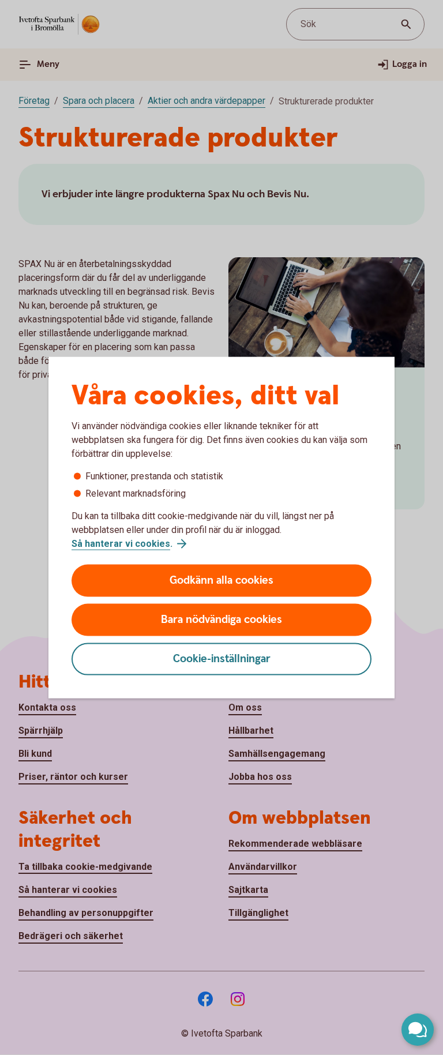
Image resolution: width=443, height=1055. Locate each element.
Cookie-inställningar (222, 659)
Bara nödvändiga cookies (221, 620)
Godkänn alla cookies (221, 580)
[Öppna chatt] (417, 1029)
